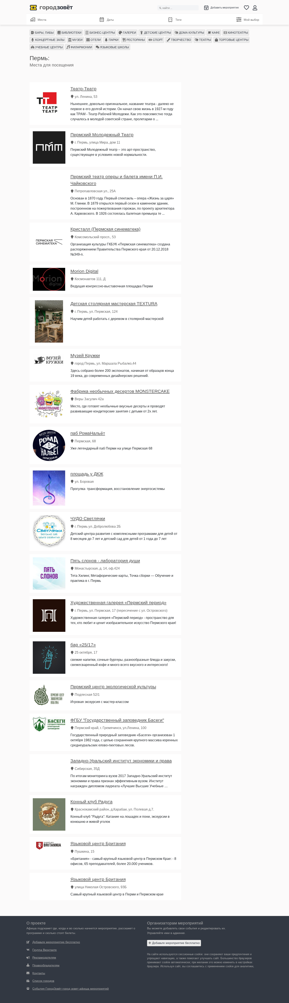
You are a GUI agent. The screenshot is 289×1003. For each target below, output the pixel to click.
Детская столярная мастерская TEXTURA (113, 303)
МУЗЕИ (77, 40)
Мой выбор (251, 19)
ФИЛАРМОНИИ (81, 47)
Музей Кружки (85, 355)
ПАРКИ (113, 40)
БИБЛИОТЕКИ (71, 32)
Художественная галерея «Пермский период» (118, 602)
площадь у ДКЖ (86, 473)
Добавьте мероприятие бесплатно (175, 943)
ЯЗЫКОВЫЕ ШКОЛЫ (114, 47)
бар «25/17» (83, 644)
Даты (110, 19)
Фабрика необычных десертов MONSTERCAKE (120, 391)
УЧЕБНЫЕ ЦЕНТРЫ (48, 47)
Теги (178, 19)
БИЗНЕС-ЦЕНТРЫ (102, 32)
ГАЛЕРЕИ (129, 32)
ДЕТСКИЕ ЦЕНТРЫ (157, 32)
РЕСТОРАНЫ (135, 40)
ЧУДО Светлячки (87, 518)
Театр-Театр (83, 88)
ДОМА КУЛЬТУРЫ (191, 32)
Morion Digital (84, 271)
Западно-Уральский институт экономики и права (121, 760)
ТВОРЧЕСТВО (180, 40)
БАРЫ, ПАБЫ (44, 32)
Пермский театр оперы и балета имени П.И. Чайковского (116, 180)
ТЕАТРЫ (204, 40)
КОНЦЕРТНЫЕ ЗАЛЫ (49, 40)
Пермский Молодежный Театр (101, 134)
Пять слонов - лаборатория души (105, 560)
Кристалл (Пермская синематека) (105, 229)
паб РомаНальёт (87, 433)
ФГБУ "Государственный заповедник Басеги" (117, 720)
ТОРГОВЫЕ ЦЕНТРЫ (233, 40)
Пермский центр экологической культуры (113, 686)
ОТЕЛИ (95, 40)
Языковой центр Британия (98, 843)
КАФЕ (215, 32)
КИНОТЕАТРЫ (237, 32)
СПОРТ (157, 40)
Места (42, 19)
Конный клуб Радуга (91, 801)
